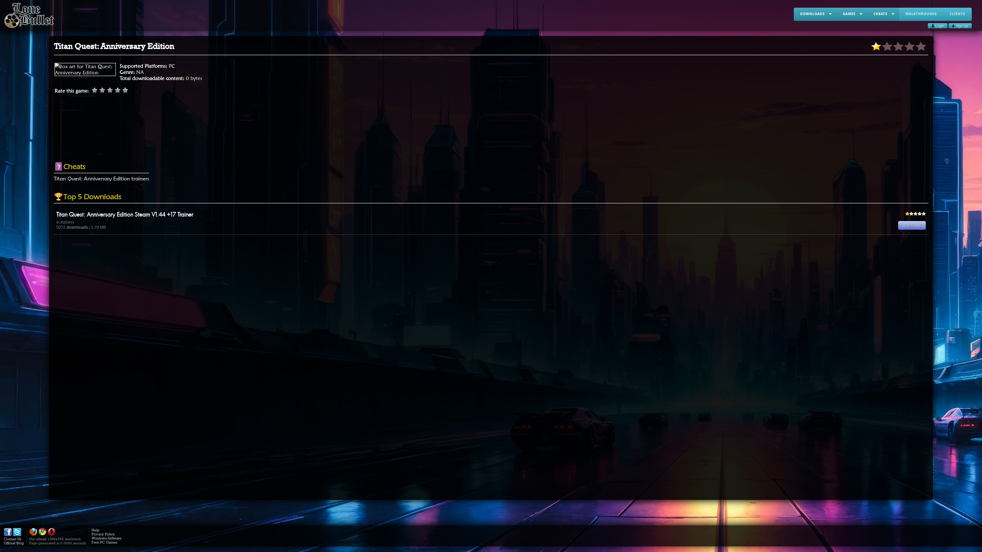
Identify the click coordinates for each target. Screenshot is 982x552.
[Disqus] (491, 298)
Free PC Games (104, 542)
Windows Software (106, 538)
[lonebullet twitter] (17, 535)
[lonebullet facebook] (8, 535)
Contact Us (12, 539)
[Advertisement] (491, 144)
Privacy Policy (103, 534)
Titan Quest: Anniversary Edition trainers (101, 178)
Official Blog (14, 543)
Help (95, 530)
